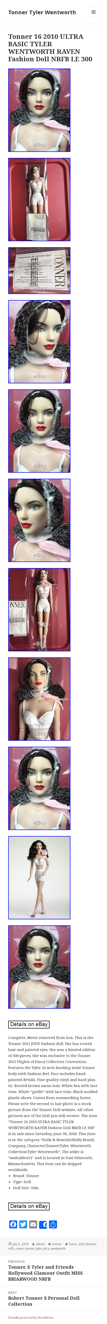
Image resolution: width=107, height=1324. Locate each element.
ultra (46, 1248)
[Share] (43, 1225)
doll (81, 1244)
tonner (57, 1244)
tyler (38, 1248)
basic (73, 1244)
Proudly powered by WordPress (31, 1317)
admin (40, 1244)
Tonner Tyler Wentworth (42, 12)
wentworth (58, 1248)
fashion (90, 1244)
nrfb (11, 1248)
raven (20, 1248)
